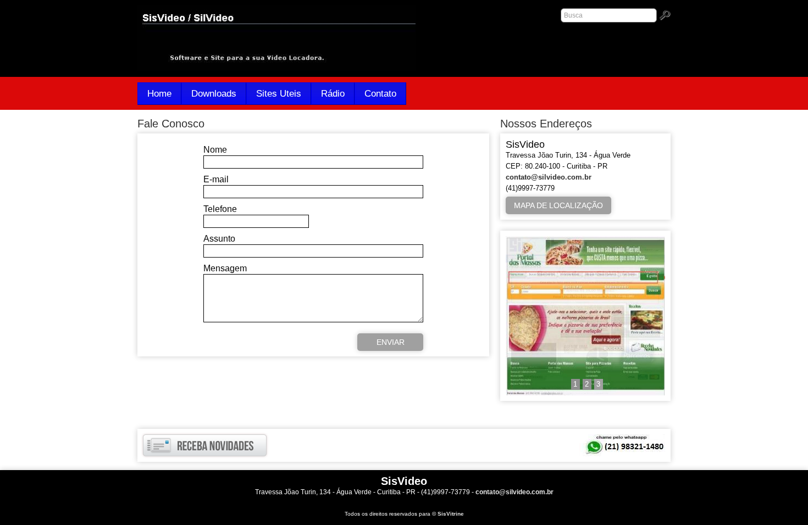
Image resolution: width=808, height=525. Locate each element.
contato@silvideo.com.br (548, 177)
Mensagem (225, 268)
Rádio (333, 93)
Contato (380, 93)
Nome (215, 149)
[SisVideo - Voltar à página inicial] (276, 69)
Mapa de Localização (558, 205)
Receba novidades (204, 445)
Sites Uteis (278, 93)
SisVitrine (451, 514)
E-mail (216, 179)
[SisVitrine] (585, 393)
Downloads (213, 93)
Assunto (219, 238)
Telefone (220, 209)
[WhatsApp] (622, 445)
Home (159, 93)
